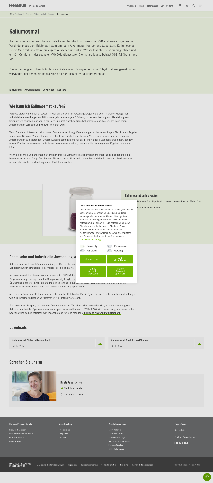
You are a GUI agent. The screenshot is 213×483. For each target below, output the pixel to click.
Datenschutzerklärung (90, 239)
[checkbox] (82, 246)
